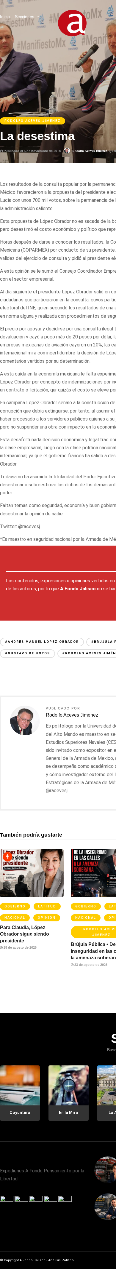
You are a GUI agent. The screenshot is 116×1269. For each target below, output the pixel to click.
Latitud (47, 906)
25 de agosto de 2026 (20, 947)
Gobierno (15, 906)
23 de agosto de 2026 (90, 964)
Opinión (47, 918)
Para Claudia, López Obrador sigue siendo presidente (24, 934)
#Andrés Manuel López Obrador (42, 642)
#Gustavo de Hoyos (27, 653)
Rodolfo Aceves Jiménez (32, 121)
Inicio (5, 16)
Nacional (14, 918)
